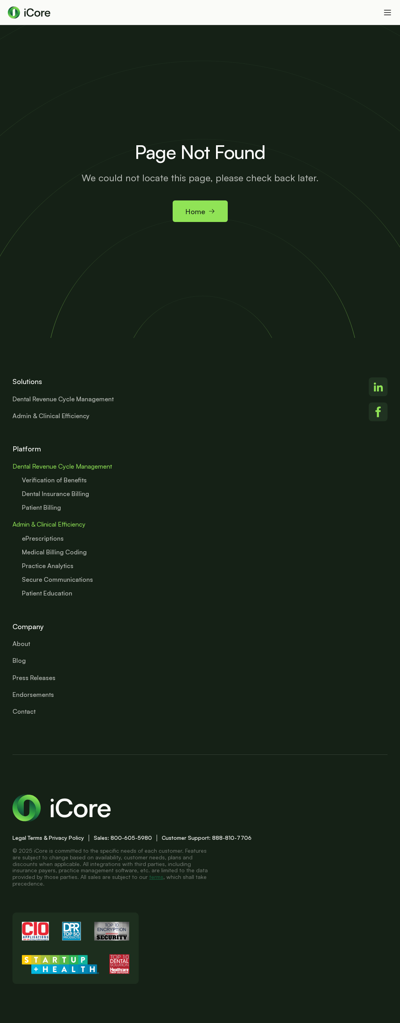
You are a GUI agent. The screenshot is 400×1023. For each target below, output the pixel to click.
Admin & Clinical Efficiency (49, 524)
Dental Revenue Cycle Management (62, 466)
